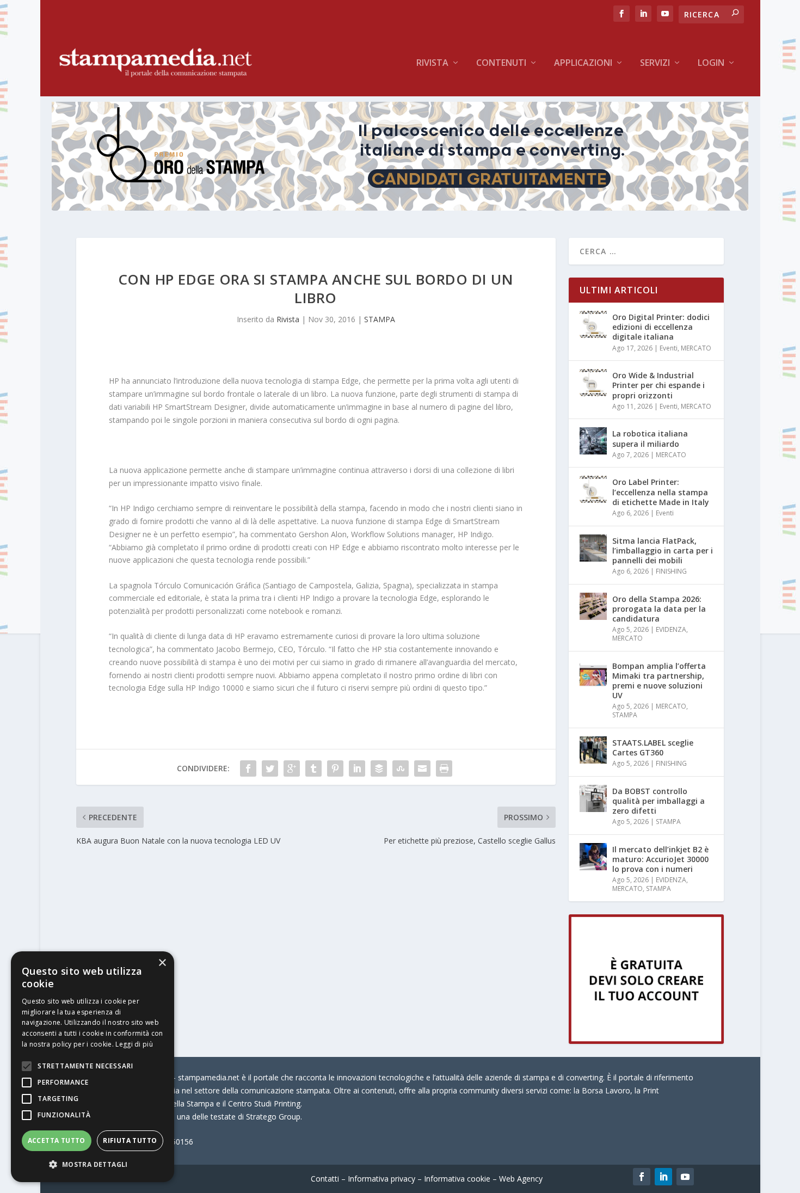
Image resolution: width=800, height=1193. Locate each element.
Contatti (325, 1178)
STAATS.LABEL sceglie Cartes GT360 (652, 747)
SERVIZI (655, 63)
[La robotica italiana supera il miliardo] (593, 440)
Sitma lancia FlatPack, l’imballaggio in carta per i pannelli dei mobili (662, 550)
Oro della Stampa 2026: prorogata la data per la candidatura (659, 609)
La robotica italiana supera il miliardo (650, 438)
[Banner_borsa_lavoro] (646, 1041)
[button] (92, 1164)
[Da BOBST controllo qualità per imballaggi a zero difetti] (593, 798)
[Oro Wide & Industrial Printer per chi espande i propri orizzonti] (593, 382)
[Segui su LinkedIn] (663, 1176)
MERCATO (696, 348)
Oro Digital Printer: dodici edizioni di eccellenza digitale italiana (661, 327)
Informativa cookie (457, 1178)
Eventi (669, 348)
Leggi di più (134, 1044)
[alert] (92, 1066)
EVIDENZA (671, 629)
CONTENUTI (501, 63)
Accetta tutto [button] (56, 1140)
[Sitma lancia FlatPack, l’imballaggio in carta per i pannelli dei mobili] (593, 548)
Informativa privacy (381, 1178)
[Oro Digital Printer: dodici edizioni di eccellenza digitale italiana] (593, 324)
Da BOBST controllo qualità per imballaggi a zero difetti (658, 801)
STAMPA (379, 319)
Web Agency (521, 1178)
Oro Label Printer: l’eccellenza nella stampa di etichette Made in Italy (660, 492)
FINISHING (671, 571)
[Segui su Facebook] (641, 1176)
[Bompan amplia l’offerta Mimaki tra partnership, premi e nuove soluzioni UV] (593, 673)
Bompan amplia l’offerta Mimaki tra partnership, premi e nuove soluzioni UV (659, 681)
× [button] (162, 963)
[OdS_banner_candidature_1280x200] (400, 207)
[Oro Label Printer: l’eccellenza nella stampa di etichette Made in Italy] (593, 489)
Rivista (432, 63)
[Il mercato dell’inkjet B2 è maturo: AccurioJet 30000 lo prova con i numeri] (593, 856)
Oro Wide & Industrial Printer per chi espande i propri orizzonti (658, 385)
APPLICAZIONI (583, 63)
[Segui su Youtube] (685, 1176)
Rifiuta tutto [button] (130, 1140)
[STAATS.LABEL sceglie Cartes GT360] (593, 750)
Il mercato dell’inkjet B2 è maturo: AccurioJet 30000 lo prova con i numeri (660, 859)
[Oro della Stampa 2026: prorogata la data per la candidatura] (593, 606)
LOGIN (711, 63)
